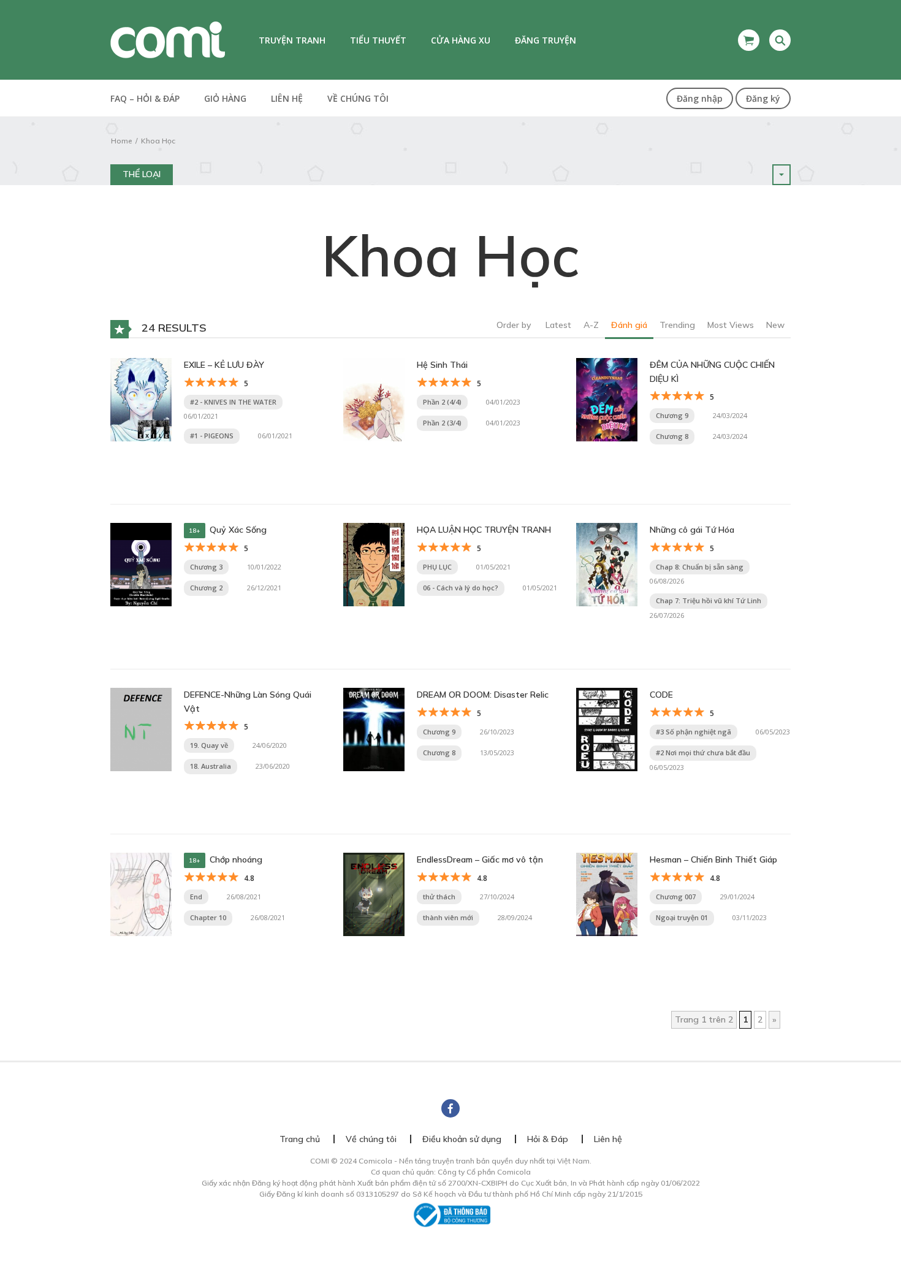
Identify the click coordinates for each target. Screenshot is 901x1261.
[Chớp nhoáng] (141, 893)
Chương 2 (206, 587)
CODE (661, 694)
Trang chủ (299, 1139)
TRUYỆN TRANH (292, 40)
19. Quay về (209, 745)
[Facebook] (450, 1108)
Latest (558, 324)
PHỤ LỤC (437, 566)
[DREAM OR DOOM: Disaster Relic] (374, 728)
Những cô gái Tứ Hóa (692, 529)
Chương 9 (672, 415)
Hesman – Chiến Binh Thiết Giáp (713, 859)
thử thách (439, 896)
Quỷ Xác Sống (238, 529)
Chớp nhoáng (236, 859)
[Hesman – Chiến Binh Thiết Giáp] (606, 893)
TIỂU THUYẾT (378, 40)
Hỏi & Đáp (547, 1139)
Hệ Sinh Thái (442, 364)
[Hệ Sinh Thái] (374, 399)
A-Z (591, 324)
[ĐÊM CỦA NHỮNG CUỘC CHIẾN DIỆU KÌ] (606, 399)
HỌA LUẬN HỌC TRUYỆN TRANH (484, 529)
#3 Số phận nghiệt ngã (693, 731)
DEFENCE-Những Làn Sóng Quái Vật (247, 701)
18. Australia (210, 766)
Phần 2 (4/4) (442, 401)
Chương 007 (676, 896)
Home (121, 140)
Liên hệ (287, 98)
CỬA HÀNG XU (460, 40)
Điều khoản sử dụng (461, 1139)
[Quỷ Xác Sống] (141, 564)
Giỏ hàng (225, 98)
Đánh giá (629, 324)
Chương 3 (206, 566)
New (775, 324)
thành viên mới (448, 917)
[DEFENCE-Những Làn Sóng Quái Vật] (141, 728)
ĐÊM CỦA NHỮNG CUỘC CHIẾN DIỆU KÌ (712, 371)
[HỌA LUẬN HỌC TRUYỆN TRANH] (374, 564)
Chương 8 (672, 436)
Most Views (730, 324)
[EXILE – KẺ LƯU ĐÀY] (141, 399)
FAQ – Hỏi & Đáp (145, 98)
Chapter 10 (208, 917)
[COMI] (167, 39)
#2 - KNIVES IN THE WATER (233, 401)
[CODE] (606, 728)
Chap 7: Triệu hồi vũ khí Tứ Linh (708, 600)
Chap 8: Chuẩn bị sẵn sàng (699, 566)
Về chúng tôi (358, 98)
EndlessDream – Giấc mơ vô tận (480, 859)
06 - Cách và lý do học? (460, 587)
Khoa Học (158, 140)
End (196, 896)
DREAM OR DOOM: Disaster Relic (483, 694)
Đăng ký (763, 98)
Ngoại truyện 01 (682, 917)
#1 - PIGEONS (212, 435)
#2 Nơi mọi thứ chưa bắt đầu (703, 752)
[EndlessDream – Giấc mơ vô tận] (374, 893)
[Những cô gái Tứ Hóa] (606, 564)
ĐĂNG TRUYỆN (545, 40)
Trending (677, 324)
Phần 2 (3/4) (442, 422)
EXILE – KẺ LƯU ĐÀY (224, 364)
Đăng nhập (700, 98)
